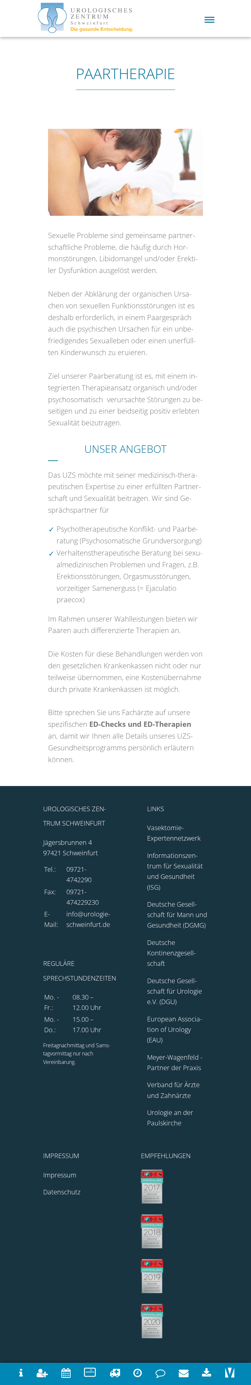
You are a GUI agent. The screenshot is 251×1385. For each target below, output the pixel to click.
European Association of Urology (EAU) (174, 1029)
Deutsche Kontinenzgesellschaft (171, 953)
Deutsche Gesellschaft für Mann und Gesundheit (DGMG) (177, 914)
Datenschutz (61, 1191)
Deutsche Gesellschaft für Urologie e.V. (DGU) (174, 991)
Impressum (59, 1174)
